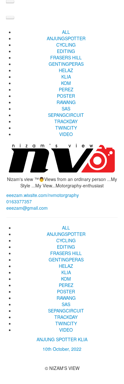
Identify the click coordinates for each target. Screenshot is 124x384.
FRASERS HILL (66, 57)
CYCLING (66, 44)
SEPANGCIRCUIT (66, 115)
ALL (66, 32)
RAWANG (66, 102)
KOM (66, 83)
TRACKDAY (66, 121)
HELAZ (66, 70)
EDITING (66, 51)
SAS (66, 108)
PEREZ (66, 89)
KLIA (66, 76)
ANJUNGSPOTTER (66, 38)
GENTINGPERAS (66, 64)
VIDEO (66, 134)
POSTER (66, 96)
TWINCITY (66, 127)
